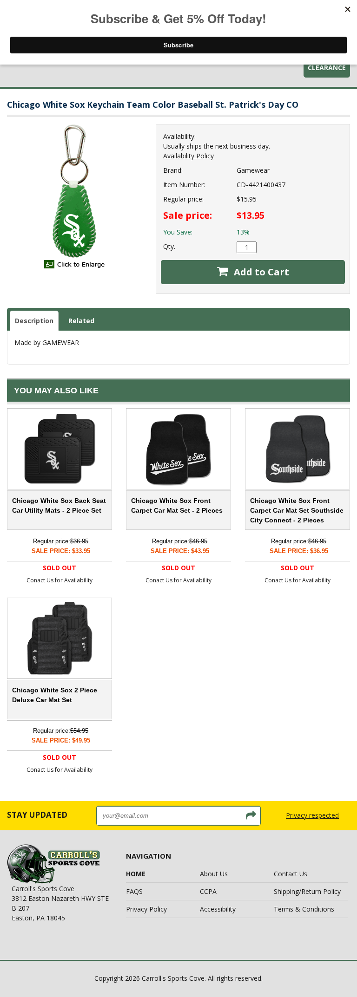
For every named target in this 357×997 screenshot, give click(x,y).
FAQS (134, 891)
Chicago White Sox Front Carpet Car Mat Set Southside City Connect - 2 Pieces (297, 510)
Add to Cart (260, 272)
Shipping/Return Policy (307, 891)
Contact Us (290, 873)
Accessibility (218, 909)
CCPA (208, 891)
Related (81, 320)
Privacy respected (312, 815)
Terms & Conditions (304, 909)
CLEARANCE (327, 67)
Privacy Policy (146, 909)
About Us (214, 873)
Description (34, 320)
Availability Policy (188, 155)
